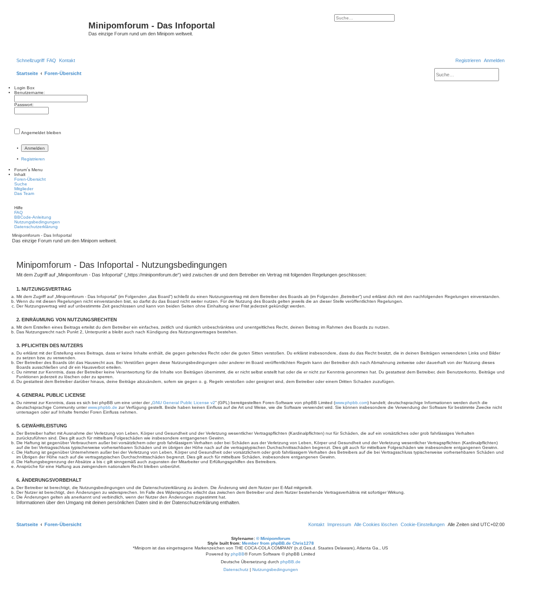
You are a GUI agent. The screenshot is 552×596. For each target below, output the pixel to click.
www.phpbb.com (351, 402)
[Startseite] (51, 28)
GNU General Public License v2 (183, 402)
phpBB (238, 554)
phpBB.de (290, 561)
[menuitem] (51, 60)
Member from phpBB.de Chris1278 (278, 543)
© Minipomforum (273, 538)
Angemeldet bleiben (41, 132)
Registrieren (33, 159)
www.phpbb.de (102, 407)
